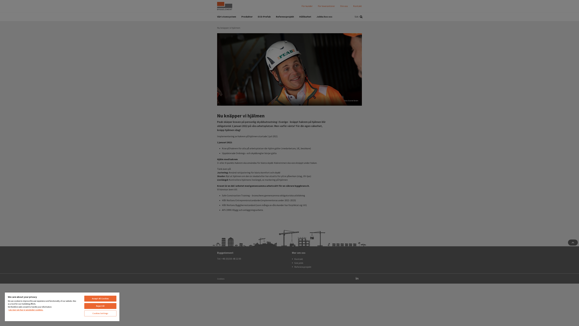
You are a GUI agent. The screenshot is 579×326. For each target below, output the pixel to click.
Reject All (100, 306)
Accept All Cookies (100, 298)
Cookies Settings (100, 313)
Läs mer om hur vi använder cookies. (26, 310)
